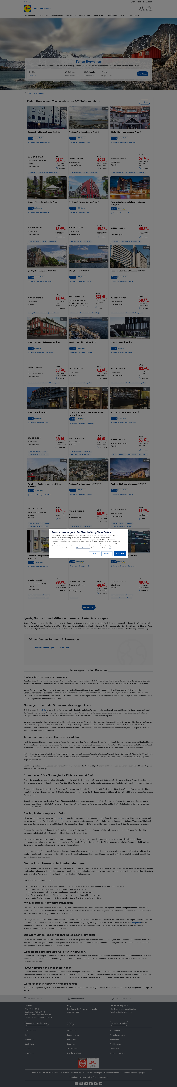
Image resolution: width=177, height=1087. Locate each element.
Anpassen (107, 554)
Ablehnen (94, 554)
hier (110, 548)
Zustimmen (120, 554)
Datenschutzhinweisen (83, 548)
